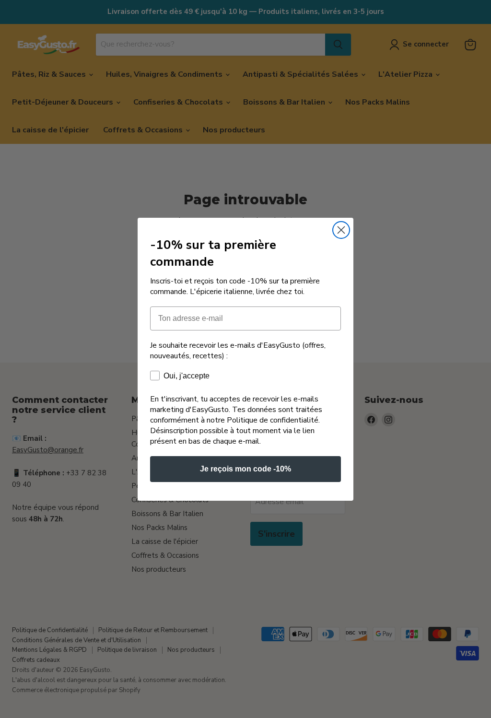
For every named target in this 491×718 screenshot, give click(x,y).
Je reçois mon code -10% (245, 469)
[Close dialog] (341, 230)
